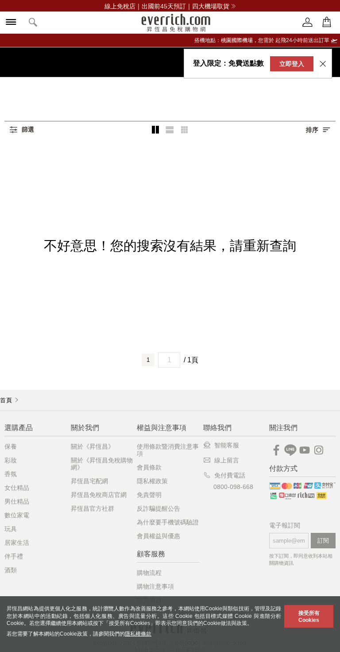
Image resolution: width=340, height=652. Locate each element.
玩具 (10, 528)
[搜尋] (33, 23)
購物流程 (149, 572)
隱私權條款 (138, 634)
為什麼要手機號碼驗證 (168, 522)
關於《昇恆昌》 (92, 446)
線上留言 (226, 460)
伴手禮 (13, 556)
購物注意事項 (155, 586)
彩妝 (10, 460)
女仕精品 (16, 487)
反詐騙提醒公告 (158, 508)
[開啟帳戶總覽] (308, 22)
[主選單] (11, 23)
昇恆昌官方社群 (92, 508)
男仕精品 (16, 501)
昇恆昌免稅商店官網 (99, 494)
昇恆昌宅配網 (89, 481)
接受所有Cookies (309, 616)
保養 (10, 446)
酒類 (10, 570)
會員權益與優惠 (158, 535)
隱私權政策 (152, 481)
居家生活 (16, 542)
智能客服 (226, 445)
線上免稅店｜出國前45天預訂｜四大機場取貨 (166, 6)
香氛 (10, 473)
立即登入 (291, 64)
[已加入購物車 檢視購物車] (327, 22)
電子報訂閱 (284, 525)
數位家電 (16, 515)
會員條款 (149, 467)
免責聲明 (149, 494)
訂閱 (323, 540)
